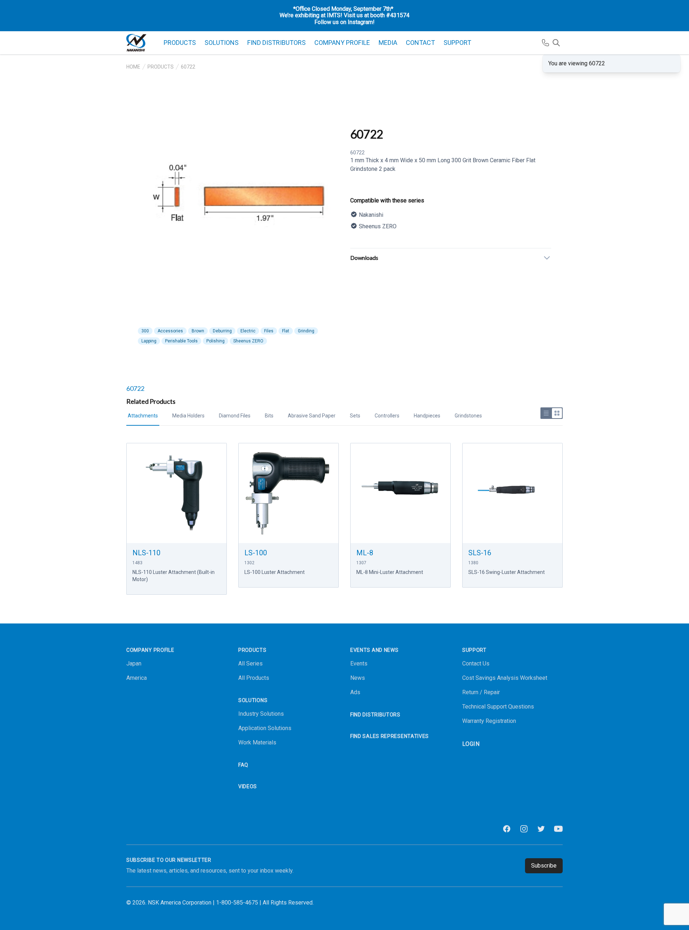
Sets (355, 416)
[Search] (556, 42)
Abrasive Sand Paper (312, 416)
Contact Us (475, 663)
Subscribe (544, 865)
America (136, 677)
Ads (355, 692)
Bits (269, 416)
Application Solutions (264, 728)
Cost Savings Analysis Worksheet (504, 677)
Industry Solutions (261, 713)
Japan (133, 663)
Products (160, 67)
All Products (253, 677)
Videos (247, 786)
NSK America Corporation (179, 902)
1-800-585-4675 (237, 902)
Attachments (143, 416)
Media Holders (188, 416)
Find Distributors (276, 42)
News (357, 677)
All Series (250, 663)
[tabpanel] (238, 205)
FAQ (243, 765)
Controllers (387, 416)
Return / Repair (481, 692)
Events (358, 663)
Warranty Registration (489, 721)
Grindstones (468, 416)
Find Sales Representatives (389, 736)
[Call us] (545, 42)
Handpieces (427, 416)
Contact (420, 42)
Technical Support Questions (498, 706)
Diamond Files (234, 416)
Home (133, 67)
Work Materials (257, 742)
